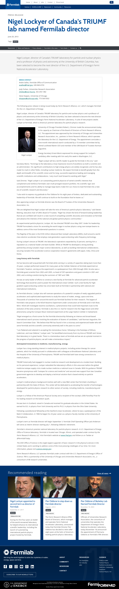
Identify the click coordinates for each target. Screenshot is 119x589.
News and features (24, 48)
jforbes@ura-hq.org (27, 92)
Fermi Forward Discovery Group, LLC (46, 583)
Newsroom (47, 7)
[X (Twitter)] (10, 566)
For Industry (83, 563)
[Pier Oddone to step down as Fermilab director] (59, 487)
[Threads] (26, 566)
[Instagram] (16, 566)
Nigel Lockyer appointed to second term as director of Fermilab (22, 504)
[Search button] (80, 48)
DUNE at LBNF (36, 7)
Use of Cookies (60, 587)
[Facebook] (5, 566)
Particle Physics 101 (105, 572)
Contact (50, 2)
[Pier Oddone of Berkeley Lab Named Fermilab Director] (95, 487)
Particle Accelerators (105, 565)
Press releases (36, 48)
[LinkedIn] (32, 566)
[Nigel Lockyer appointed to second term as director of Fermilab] (24, 487)
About (35, 2)
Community (58, 7)
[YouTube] (21, 566)
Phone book (60, 2)
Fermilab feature (15, 516)
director (15, 41)
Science (27, 7)
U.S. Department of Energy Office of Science (67, 583)
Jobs (42, 2)
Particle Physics (104, 563)
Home (28, 2)
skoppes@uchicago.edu (28, 98)
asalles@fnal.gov (26, 85)
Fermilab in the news (51, 48)
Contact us (73, 48)
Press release (50, 513)
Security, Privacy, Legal (51, 587)
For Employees (83, 560)
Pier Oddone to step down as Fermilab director (58, 502)
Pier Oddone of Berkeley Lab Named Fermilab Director (94, 502)
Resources (67, 7)
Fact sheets (63, 48)
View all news (102, 473)
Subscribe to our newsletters (20, 574)
